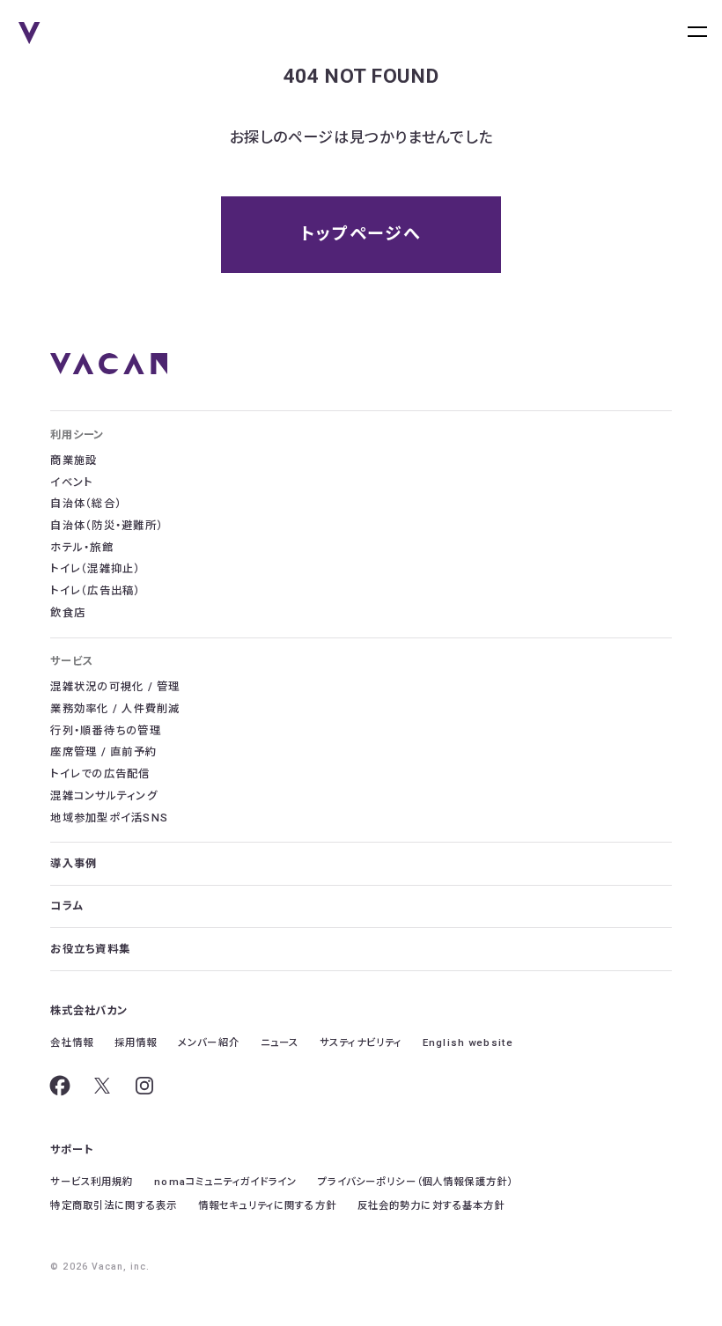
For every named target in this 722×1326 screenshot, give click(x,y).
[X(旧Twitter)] (102, 1085)
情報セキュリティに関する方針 (267, 1205)
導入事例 (73, 864)
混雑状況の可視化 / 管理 (115, 687)
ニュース (280, 1042)
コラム (67, 906)
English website (468, 1042)
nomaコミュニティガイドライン (225, 1181)
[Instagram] (144, 1085)
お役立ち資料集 (90, 949)
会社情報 (71, 1042)
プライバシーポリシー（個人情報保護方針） (415, 1181)
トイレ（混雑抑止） (95, 569)
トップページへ (361, 234)
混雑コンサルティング (103, 796)
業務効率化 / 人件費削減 (115, 709)
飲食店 (67, 613)
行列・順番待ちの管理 (105, 731)
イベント (71, 482)
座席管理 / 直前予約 (103, 752)
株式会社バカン (88, 1011)
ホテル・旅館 (81, 547)
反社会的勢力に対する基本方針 (431, 1205)
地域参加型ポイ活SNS (109, 818)
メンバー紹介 (208, 1042)
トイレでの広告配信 (100, 774)
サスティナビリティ (361, 1042)
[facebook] (59, 1085)
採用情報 (136, 1042)
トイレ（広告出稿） (95, 591)
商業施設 (73, 460)
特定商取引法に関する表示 (113, 1205)
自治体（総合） (86, 503)
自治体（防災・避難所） (106, 525)
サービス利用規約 (91, 1181)
